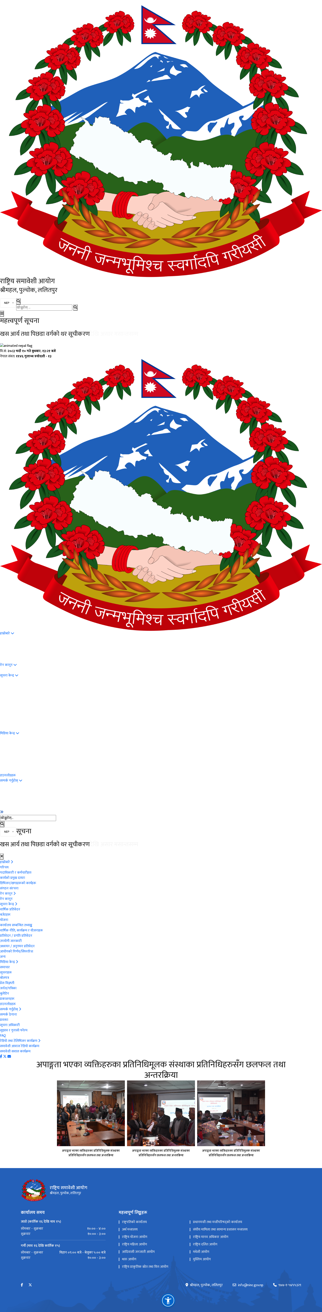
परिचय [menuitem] (4, 867)
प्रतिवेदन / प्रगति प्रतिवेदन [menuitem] (16, 936)
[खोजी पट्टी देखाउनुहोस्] (18, 301)
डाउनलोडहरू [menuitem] (8, 775)
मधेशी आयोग (201, 1252)
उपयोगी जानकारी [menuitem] (11, 941)
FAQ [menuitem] (3, 1036)
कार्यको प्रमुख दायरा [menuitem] (12, 878)
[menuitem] (2, 812)
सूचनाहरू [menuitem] (6, 973)
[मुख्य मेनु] (2, 314)
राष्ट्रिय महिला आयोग (134, 1244)
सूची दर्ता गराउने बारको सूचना (32, 334)
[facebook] (22, 1285)
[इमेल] (9, 1057)
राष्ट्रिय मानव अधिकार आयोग (210, 1237)
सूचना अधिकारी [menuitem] (10, 1025)
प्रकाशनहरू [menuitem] (7, 999)
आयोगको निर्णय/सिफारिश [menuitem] (16, 951)
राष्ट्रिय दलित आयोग (205, 1244)
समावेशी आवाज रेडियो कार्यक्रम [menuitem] (19, 1046)
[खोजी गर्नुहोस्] (75, 308)
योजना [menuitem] (4, 920)
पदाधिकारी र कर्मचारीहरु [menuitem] (16, 873)
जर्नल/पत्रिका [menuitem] (8, 988)
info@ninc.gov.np (250, 1285)
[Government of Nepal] (161, 141)
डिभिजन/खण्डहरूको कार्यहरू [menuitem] (18, 883)
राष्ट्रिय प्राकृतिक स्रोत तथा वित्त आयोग (145, 1267)
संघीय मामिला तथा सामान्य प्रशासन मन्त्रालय (220, 1229)
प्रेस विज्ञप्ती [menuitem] (7, 983)
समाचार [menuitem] (5, 967)
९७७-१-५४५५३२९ (289, 1285)
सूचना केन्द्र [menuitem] (7, 675)
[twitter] (30, 1285)
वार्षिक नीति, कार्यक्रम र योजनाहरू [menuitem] (21, 930)
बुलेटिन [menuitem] (4, 994)
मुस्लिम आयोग (202, 1259)
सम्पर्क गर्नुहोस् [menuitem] (9, 781)
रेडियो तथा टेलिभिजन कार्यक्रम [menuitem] (19, 1041)
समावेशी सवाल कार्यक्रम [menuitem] (15, 1051)
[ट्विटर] (5, 1057)
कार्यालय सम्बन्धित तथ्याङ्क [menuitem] (16, 925)
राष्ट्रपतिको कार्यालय (134, 1222)
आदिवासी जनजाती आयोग (138, 1252)
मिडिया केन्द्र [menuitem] (8, 733)
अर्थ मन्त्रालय (130, 1229)
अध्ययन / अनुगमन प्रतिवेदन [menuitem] (17, 946)
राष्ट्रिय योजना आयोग (134, 1237)
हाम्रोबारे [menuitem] (5, 633)
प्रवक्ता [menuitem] (4, 1020)
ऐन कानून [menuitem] (6, 665)
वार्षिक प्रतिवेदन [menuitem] (10, 909)
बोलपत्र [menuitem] (4, 978)
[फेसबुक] (1, 1057)
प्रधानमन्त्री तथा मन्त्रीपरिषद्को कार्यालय (217, 1222)
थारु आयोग (129, 1259)
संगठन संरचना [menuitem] (9, 888)
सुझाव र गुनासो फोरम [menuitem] (13, 1030)
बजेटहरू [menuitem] (5, 915)
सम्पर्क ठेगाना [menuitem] (8, 1015)
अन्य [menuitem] (2, 957)
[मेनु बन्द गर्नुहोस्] (2, 856)
